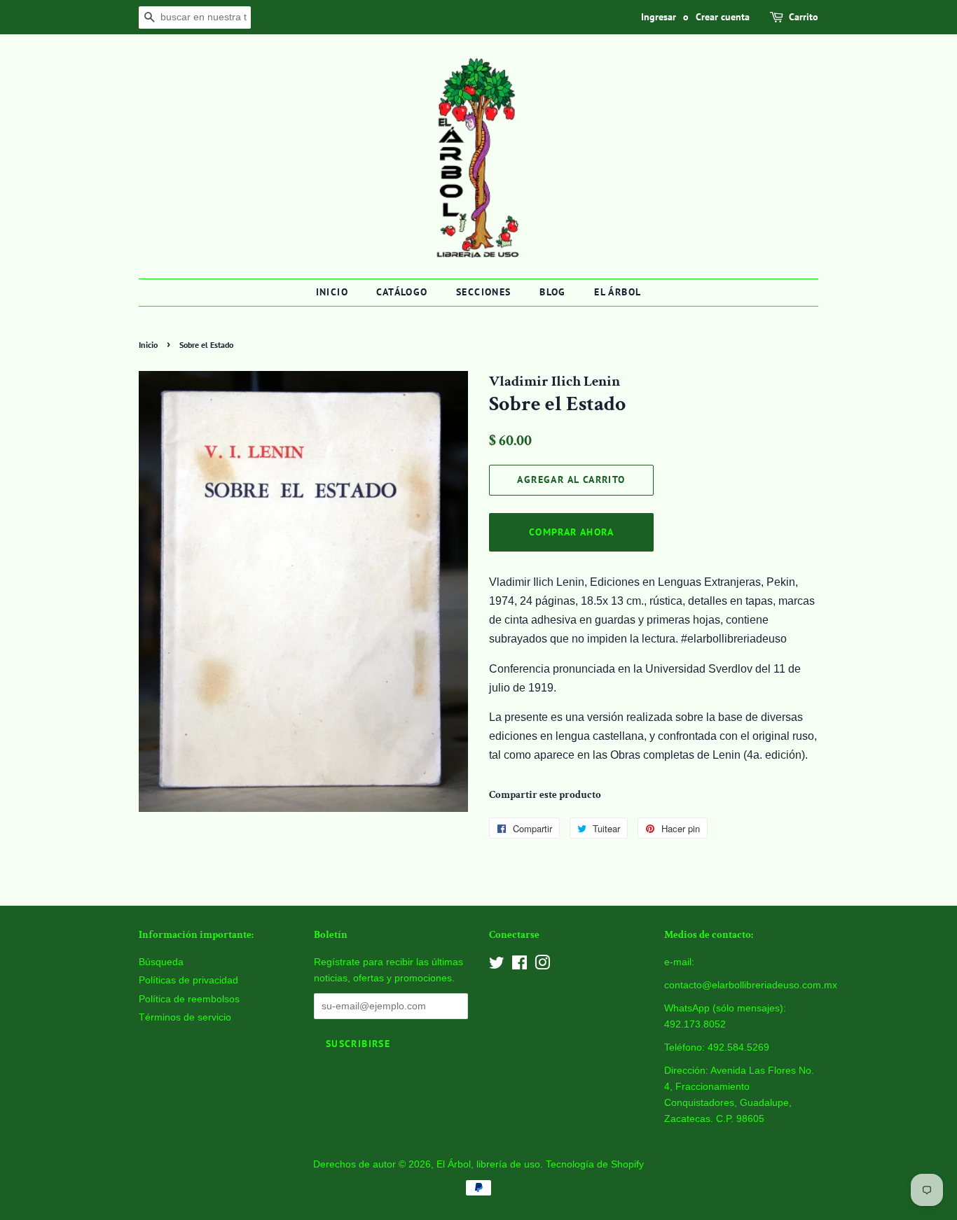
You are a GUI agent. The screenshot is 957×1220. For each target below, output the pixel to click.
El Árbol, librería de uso (488, 1164)
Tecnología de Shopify (595, 1164)
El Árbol (617, 292)
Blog (552, 292)
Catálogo (401, 292)
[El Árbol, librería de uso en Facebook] (519, 965)
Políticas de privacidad (188, 980)
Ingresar (658, 16)
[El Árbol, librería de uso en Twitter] (496, 965)
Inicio (332, 292)
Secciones (483, 292)
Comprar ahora (571, 532)
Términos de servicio (185, 1017)
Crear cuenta (723, 16)
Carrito (803, 16)
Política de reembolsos (189, 999)
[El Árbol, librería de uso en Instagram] (542, 965)
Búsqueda (161, 962)
